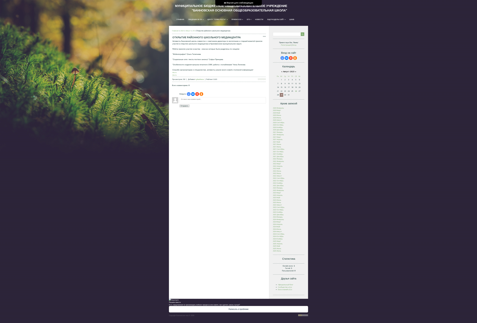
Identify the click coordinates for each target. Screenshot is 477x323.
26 (296, 91)
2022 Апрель (278, 166)
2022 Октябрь (278, 181)
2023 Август (277, 205)
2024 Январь (278, 217)
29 (193, 31)
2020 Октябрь (278, 125)
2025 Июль (277, 251)
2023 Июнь (277, 200)
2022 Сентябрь (278, 178)
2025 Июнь (277, 248)
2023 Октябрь (278, 210)
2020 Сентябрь (278, 122)
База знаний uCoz (285, 289)
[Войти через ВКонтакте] (193, 94)
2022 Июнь (277, 171)
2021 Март (277, 137)
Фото (174, 72)
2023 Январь (278, 188)
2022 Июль (277, 173)
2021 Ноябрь (278, 154)
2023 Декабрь (278, 214)
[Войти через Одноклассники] (201, 94)
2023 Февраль (278, 190)
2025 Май (276, 246)
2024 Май (276, 226)
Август (188, 31)
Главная (175, 31)
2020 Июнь (277, 115)
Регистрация (286, 45)
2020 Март (277, 110)
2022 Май (276, 168)
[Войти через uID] (189, 94)
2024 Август (277, 231)
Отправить (184, 106)
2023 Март (277, 193)
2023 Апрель (278, 195)
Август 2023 (288, 71)
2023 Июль (277, 202)
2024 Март (277, 222)
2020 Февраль (278, 108)
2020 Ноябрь (278, 127)
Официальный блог (285, 284)
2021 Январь (278, 132)
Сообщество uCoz (285, 287)
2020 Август (277, 120)
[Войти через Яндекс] (197, 94)
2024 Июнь (277, 229)
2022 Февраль (278, 161)
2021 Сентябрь (278, 149)
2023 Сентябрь (278, 207)
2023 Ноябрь (278, 212)
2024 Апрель (278, 224)
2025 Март (277, 241)
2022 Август (277, 176)
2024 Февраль (278, 219)
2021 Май (276, 142)
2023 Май (276, 197)
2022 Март (277, 163)
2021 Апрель (278, 139)
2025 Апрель (278, 243)
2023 (182, 31)
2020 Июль (277, 118)
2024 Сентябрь (278, 234)
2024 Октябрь (278, 236)
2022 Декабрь (278, 185)
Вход (294, 45)
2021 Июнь (277, 144)
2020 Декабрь (278, 130)
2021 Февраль (278, 134)
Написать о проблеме (239, 309)
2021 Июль (277, 147)
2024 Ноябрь (278, 239)
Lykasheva (200, 79)
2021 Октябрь (278, 151)
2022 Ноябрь (278, 183)
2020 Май (276, 113)
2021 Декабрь (278, 156)
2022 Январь (278, 159)
